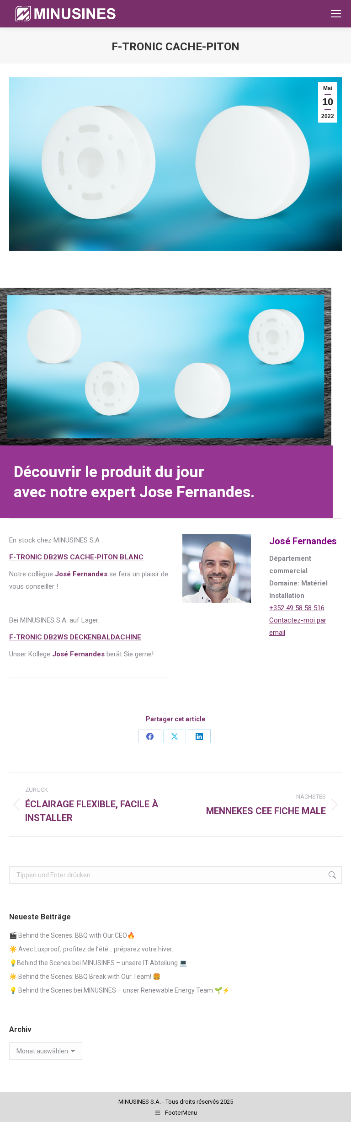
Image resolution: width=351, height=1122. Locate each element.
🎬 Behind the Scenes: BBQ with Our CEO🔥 (72, 935)
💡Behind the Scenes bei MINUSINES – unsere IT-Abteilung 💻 (98, 962)
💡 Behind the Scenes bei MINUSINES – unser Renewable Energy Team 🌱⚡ (119, 990)
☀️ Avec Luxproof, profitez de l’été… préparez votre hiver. (91, 949)
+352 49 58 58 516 (296, 608)
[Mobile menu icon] (336, 14)
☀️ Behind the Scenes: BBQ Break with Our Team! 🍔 (84, 976)
